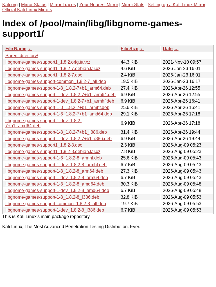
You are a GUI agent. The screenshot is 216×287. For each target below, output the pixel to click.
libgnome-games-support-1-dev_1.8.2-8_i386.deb (54, 210)
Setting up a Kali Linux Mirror (176, 4)
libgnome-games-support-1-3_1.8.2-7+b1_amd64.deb (58, 114)
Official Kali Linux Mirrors (27, 9)
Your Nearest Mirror (98, 4)
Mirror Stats (133, 4)
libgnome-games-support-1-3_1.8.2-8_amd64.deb (54, 184)
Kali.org (10, 4)
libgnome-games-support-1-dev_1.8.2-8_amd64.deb (57, 190)
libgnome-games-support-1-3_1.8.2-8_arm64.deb (54, 171)
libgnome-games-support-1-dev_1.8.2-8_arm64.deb (56, 177)
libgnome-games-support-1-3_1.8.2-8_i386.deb (52, 197)
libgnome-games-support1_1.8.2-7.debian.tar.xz (52, 68)
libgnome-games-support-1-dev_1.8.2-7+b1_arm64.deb (60, 94)
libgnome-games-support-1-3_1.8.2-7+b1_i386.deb (56, 132)
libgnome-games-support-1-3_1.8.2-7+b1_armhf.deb (57, 107)
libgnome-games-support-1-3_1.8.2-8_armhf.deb (53, 158)
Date (168, 48)
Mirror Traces (63, 4)
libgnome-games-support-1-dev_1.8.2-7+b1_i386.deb (58, 138)
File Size (129, 48)
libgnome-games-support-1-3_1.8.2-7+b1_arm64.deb (58, 88)
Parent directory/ (21, 55)
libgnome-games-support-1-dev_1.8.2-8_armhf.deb (56, 164)
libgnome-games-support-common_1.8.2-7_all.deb (55, 81)
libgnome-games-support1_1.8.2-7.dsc (43, 75)
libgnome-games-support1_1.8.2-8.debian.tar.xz (52, 151)
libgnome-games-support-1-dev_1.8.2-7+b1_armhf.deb (59, 101)
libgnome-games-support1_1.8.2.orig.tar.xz (47, 62)
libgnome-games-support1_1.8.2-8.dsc (43, 145)
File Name (15, 48)
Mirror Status (33, 4)
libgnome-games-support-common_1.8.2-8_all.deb (55, 203)
